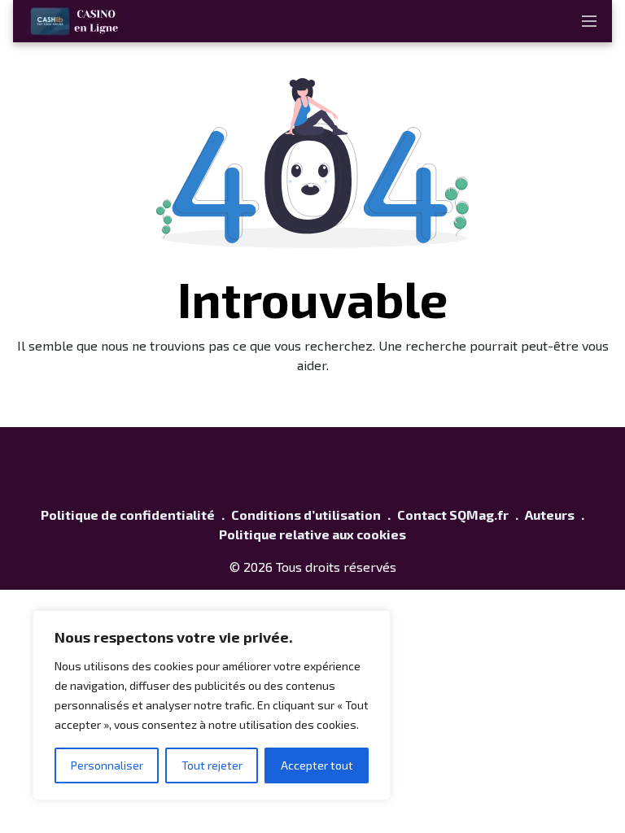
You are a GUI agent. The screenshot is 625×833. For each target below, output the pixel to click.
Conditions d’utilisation (306, 514)
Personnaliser (107, 765)
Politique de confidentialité (128, 514)
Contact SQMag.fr (453, 514)
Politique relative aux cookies (312, 534)
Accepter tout (317, 765)
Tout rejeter (212, 765)
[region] (212, 705)
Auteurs (550, 514)
